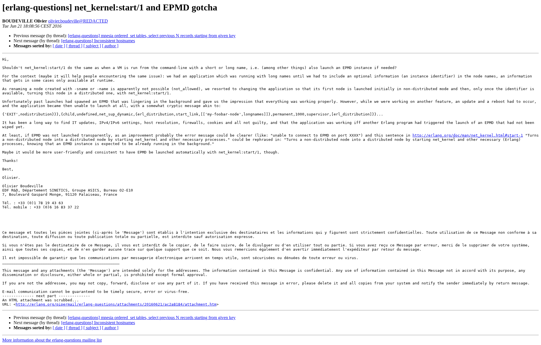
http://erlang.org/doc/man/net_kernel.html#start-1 (468, 135)
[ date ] (59, 45)
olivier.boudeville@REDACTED (78, 21)
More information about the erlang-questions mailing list (52, 340)
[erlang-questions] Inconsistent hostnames (98, 40)
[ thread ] (74, 45)
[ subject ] (92, 45)
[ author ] (110, 45)
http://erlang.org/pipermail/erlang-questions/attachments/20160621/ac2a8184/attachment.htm (116, 304)
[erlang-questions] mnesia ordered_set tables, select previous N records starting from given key (152, 35)
